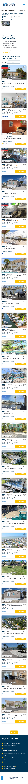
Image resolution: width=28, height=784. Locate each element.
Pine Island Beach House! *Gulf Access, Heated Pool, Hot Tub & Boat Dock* (13, 359)
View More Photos (6, 23)
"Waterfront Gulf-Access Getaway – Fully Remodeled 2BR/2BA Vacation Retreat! (14, 689)
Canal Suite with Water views (10, 303)
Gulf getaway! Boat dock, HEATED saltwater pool (11, 276)
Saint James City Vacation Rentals (12, 743)
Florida (20, 10)
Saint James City (10, 86)
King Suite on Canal (7, 413)
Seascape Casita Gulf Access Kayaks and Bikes (14, 111)
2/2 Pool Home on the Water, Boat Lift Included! (13, 386)
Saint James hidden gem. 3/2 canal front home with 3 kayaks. (13, 524)
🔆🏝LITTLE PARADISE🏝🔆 (10, 221)
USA (16, 10)
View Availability (20, 89)
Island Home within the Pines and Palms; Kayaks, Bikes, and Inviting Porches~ (13, 441)
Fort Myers (4, 86)
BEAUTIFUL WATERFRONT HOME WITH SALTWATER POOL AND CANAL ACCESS (13, 579)
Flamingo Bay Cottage (8, 248)
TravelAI (21, 777)
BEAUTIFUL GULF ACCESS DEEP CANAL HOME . (13, 606)
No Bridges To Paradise (9, 193)
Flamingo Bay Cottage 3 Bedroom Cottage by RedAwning (11, 139)
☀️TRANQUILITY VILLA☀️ (9, 166)
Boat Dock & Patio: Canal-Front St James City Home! (14, 469)
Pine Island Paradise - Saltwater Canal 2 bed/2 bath (13, 716)
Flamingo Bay (9, 141)
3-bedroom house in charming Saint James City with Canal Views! (12, 551)
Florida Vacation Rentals (10, 745)
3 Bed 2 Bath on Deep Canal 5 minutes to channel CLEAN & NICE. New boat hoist (14, 496)
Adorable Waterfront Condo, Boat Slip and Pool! (13, 84)
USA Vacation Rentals (9, 748)
